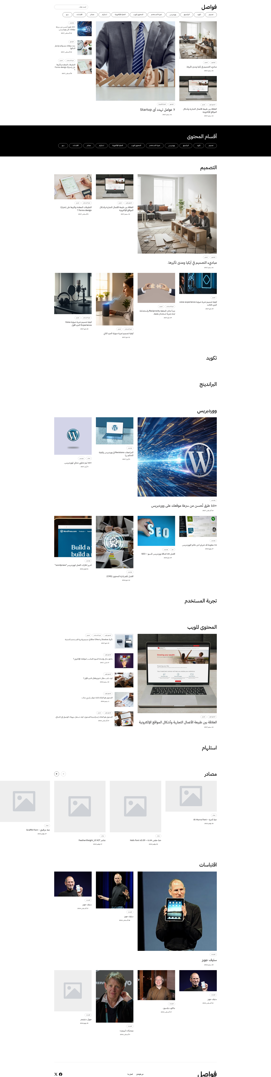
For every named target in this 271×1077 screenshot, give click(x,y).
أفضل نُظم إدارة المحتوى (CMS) (119, 576)
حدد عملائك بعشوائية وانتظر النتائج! (65, 47)
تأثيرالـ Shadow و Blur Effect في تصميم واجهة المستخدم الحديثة (89, 639)
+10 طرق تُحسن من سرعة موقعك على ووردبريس (65, 28)
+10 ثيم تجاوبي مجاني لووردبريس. (78, 462)
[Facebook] (60, 1074)
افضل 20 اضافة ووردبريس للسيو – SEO (158, 553)
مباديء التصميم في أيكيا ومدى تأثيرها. (201, 66)
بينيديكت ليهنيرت (126, 1030)
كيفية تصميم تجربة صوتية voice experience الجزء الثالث (198, 303)
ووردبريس (173, 14)
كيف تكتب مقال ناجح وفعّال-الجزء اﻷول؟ (98, 678)
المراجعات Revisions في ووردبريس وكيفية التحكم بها (116, 454)
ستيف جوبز (209, 959)
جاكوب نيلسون (169, 1008)
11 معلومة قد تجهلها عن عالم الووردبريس (199, 545)
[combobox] (71, 7)
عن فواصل (139, 1074)
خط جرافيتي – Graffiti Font (38, 829)
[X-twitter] (56, 1074)
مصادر (92, 14)
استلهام (104, 14)
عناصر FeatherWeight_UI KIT (92, 840)
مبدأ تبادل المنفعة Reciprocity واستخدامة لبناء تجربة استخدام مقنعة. (157, 312)
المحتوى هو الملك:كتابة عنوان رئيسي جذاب (97, 697)
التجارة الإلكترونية (120, 14)
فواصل (209, 7)
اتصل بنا (130, 1074)
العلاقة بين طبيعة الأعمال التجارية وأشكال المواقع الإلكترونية (200, 110)
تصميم (211, 14)
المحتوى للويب (138, 14)
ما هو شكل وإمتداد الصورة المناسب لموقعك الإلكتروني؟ (93, 658)
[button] (56, 773)
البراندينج (187, 14)
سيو (67, 14)
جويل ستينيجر (86, 1019)
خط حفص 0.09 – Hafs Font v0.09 (145, 840)
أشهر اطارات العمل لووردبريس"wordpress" (73, 565)
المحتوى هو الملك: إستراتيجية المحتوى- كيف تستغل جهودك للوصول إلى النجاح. (84, 716)
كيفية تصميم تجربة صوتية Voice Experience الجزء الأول (78, 323)
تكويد (199, 14)
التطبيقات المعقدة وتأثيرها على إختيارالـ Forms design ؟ (65, 67)
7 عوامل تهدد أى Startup (157, 109)
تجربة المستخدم (156, 14)
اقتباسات (79, 14)
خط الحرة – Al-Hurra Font (205, 819)
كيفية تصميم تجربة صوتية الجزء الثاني (118, 333)
